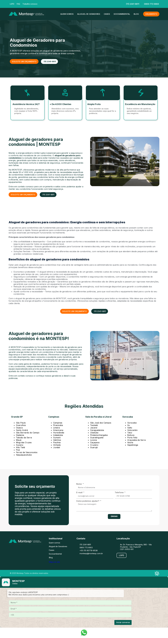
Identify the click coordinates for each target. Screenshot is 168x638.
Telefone (119, 492)
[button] (23, 194)
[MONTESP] (27, 17)
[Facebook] (69, 4)
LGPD (12, 4)
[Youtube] (34, 549)
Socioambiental (122, 14)
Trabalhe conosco (30, 4)
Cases (107, 14)
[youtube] (91, 4)
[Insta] (76, 4)
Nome (79, 484)
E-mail (79, 492)
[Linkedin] (84, 4)
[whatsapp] (98, 4)
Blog (136, 14)
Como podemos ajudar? (88, 501)
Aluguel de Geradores (88, 14)
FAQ (18, 4)
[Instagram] (19, 549)
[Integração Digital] (156, 575)
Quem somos (67, 14)
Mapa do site (54, 562)
